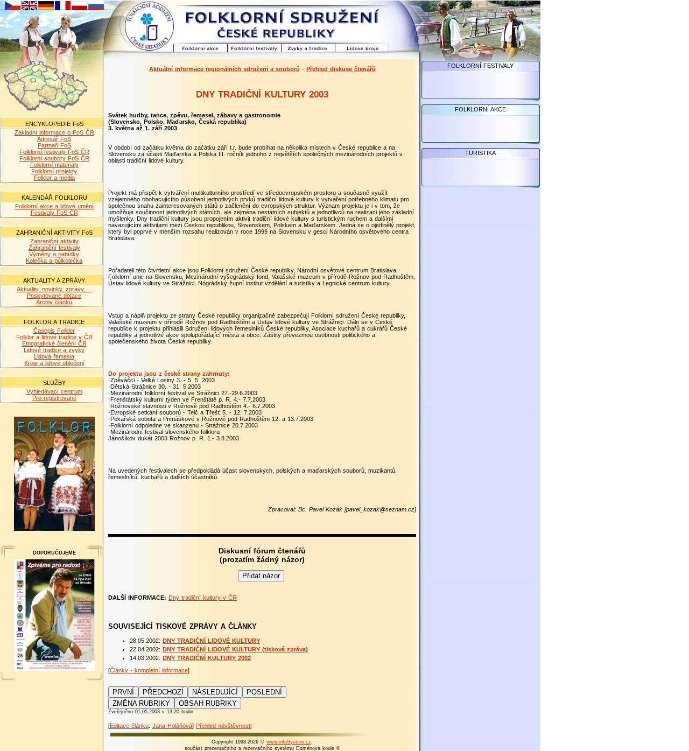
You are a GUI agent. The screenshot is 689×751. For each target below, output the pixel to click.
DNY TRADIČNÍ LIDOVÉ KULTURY (211, 640)
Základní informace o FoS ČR (54, 132)
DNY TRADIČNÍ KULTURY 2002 (207, 658)
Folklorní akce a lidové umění (54, 206)
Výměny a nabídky (54, 254)
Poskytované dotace (54, 295)
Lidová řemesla (54, 356)
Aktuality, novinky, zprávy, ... (54, 289)
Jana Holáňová (172, 725)
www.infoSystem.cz (288, 742)
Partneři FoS (54, 145)
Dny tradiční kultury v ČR (202, 597)
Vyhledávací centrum (54, 391)
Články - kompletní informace (149, 670)
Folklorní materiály (54, 165)
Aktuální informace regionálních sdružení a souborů (224, 69)
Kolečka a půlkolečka (54, 260)
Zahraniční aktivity (54, 241)
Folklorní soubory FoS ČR (54, 158)
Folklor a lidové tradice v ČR (54, 337)
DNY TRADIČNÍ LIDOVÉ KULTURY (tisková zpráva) (235, 649)
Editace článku (129, 725)
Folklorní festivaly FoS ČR (54, 152)
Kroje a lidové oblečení (54, 363)
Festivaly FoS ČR (54, 212)
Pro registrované (54, 398)
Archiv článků (54, 302)
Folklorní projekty (54, 171)
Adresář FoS (54, 139)
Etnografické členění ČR (54, 343)
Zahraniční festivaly (54, 247)
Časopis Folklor (54, 330)
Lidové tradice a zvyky (54, 350)
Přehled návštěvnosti (223, 725)
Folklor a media (54, 177)
